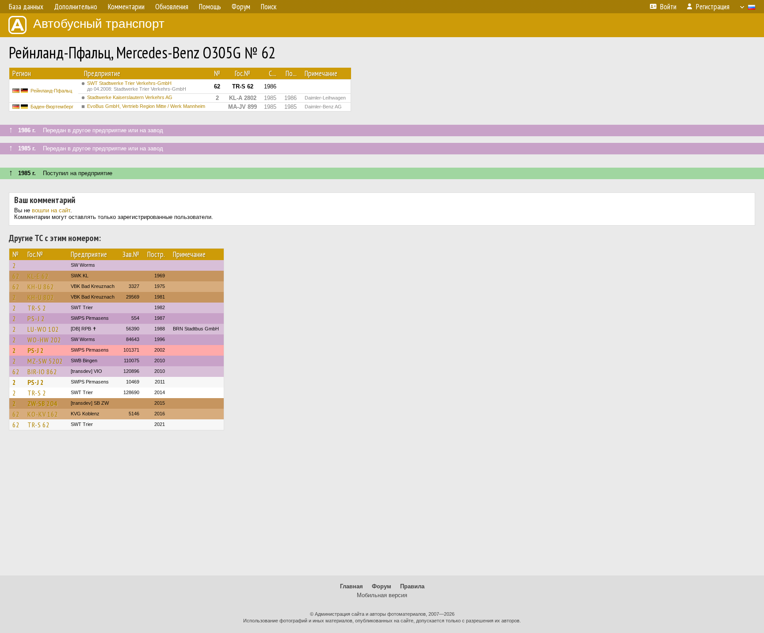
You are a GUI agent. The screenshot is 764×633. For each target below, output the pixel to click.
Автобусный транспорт (98, 24)
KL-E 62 (38, 276)
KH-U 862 (40, 286)
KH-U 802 (40, 297)
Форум (381, 586)
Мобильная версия (382, 595)
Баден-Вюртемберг (52, 106)
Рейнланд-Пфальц (51, 90)
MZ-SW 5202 (45, 361)
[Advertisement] (382, 507)
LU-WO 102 (43, 329)
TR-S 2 (36, 307)
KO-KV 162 (42, 414)
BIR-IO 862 (42, 371)
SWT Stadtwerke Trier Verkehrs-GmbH (136, 86)
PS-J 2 (36, 318)
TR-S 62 (38, 424)
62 (15, 276)
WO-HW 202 (44, 339)
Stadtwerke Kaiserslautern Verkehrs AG (129, 97)
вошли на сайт (51, 210)
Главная (351, 586)
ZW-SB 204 (42, 403)
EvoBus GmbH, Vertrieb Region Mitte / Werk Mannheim (146, 106)
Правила (412, 586)
